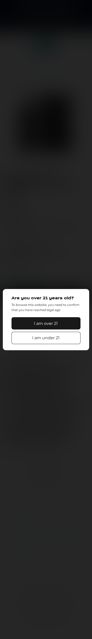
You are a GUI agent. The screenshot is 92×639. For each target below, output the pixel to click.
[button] (46, 323)
